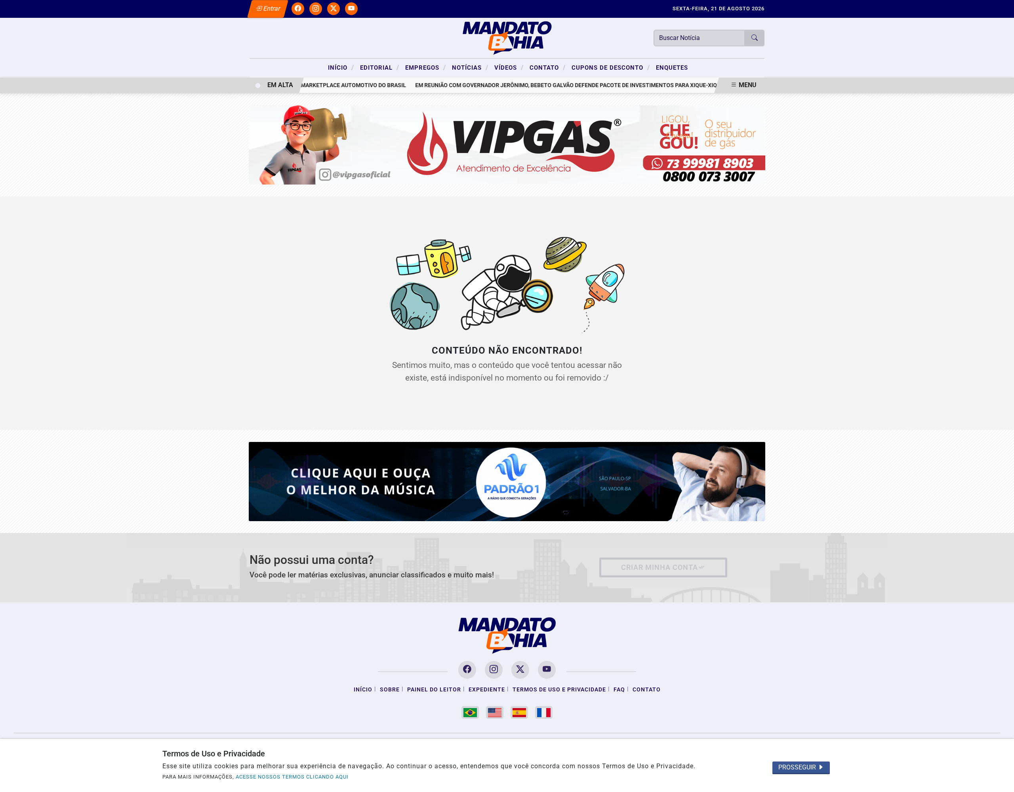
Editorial (379, 67)
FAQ (619, 689)
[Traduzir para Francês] (544, 712)
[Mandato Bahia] (507, 37)
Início (341, 67)
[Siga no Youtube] (351, 8)
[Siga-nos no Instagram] (494, 670)
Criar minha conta (659, 567)
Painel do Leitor (434, 689)
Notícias (470, 67)
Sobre (390, 689)
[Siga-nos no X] (520, 670)
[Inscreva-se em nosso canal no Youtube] (547, 670)
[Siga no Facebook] (298, 8)
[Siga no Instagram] (315, 8)
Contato (548, 67)
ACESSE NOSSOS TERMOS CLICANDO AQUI (292, 777)
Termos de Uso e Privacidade (559, 689)
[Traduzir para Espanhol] (519, 712)
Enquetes (672, 67)
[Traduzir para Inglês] (494, 712)
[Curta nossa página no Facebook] (467, 670)
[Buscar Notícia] (754, 38)
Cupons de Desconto (611, 67)
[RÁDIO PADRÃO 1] (507, 481)
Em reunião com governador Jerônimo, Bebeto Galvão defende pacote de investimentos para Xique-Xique (556, 85)
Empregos (425, 67)
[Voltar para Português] (470, 712)
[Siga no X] (333, 8)
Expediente (487, 689)
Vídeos (509, 67)
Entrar (271, 8)
